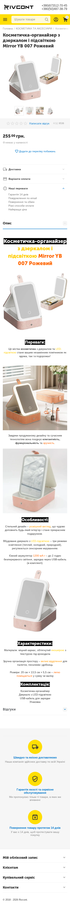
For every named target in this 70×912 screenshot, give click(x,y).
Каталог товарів (5, 19)
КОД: (55, 123)
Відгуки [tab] (9, 709)
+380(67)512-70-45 (54, 5)
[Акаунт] (56, 19)
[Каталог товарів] (5, 19)
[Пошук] (46, 19)
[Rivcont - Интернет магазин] (19, 6)
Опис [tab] (7, 223)
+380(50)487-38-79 (54, 8)
